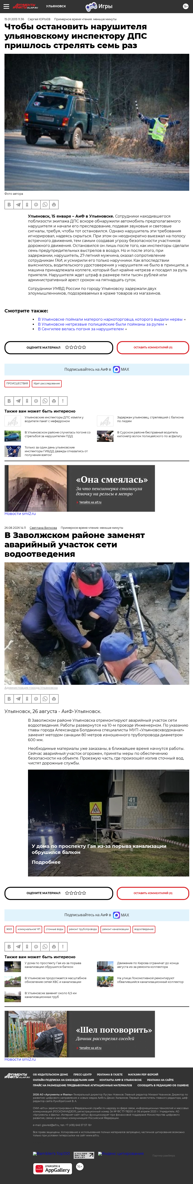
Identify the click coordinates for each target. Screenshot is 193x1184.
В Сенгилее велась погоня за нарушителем (81, 329)
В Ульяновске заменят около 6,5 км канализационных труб (50, 995)
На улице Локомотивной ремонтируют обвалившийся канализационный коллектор (150, 980)
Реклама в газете (110, 1074)
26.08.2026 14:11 (15, 528)
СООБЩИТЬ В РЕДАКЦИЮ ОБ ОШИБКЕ (163, 1085)
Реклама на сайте (160, 1080)
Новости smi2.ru (20, 513)
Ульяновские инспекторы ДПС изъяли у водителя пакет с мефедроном (54, 419)
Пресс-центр (82, 1074)
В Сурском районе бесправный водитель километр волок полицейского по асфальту (149, 434)
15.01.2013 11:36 (14, 19)
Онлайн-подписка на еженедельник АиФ (63, 1080)
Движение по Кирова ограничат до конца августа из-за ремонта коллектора (148, 965)
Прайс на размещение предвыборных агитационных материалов (82, 1085)
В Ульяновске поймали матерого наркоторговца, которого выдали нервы (110, 319)
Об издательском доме (50, 1074)
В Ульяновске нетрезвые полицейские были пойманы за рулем (101, 324)
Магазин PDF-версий (143, 1074)
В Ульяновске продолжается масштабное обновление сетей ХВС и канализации (55, 980)
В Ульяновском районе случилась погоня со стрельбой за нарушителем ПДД (58, 434)
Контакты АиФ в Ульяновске (121, 1080)
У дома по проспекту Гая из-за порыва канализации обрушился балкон (99, 849)
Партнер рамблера (164, 1155)
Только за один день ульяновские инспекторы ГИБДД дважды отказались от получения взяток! (56, 451)
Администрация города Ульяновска (31, 687)
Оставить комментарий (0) (153, 347)
